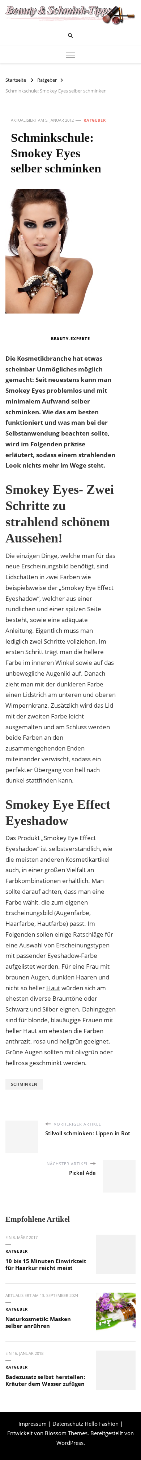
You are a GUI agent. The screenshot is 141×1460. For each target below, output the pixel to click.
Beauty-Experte (70, 338)
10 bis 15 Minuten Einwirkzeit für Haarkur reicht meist (45, 1264)
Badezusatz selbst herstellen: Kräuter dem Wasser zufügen (45, 1380)
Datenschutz (67, 1423)
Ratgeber (95, 120)
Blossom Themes (66, 1433)
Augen (40, 977)
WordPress (70, 1442)
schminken (22, 412)
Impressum (32, 1423)
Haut (53, 988)
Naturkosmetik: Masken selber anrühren (38, 1322)
